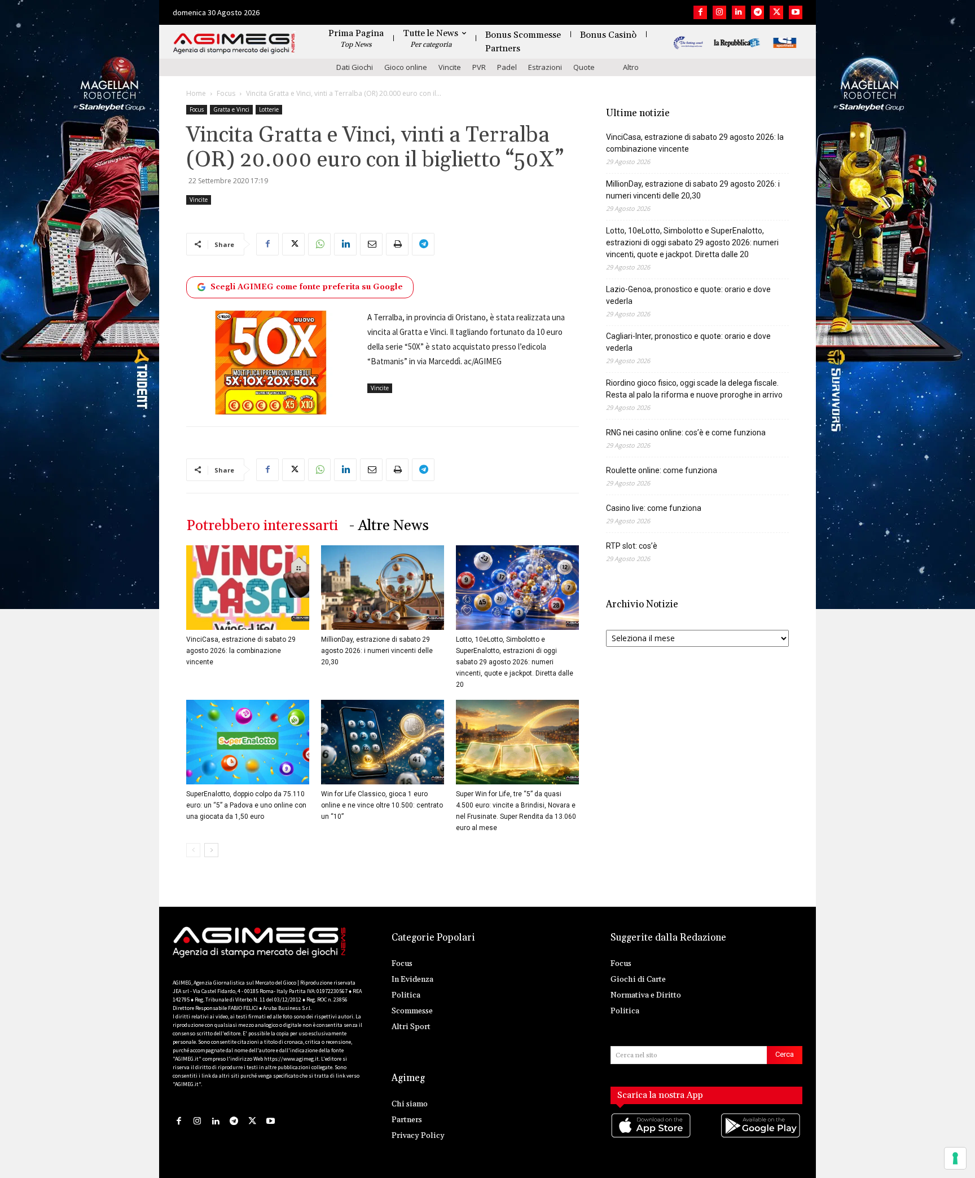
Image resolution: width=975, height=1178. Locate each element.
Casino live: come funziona (653, 508)
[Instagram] (719, 12)
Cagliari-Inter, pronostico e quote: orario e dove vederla (688, 342)
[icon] (652, 1137)
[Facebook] (700, 12)
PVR (479, 67)
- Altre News (389, 526)
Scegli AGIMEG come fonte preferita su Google (306, 287)
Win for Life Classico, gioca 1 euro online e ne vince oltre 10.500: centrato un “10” (382, 805)
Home (196, 93)
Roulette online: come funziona (661, 470)
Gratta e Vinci (231, 109)
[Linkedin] (738, 12)
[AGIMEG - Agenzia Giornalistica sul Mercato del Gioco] (234, 43)
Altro (631, 67)
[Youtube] (795, 12)
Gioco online (405, 67)
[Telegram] (758, 12)
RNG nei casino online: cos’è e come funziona (686, 432)
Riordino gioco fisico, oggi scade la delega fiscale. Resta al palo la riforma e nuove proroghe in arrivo (694, 388)
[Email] (371, 244)
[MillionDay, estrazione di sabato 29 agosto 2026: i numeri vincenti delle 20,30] (382, 587)
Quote (584, 67)
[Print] (397, 244)
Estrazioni (545, 67)
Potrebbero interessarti (262, 526)
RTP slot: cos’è (631, 545)
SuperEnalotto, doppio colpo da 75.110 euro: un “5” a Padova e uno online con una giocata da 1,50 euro (246, 805)
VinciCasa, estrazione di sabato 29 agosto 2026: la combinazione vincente (241, 651)
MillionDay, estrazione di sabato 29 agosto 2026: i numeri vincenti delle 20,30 (377, 651)
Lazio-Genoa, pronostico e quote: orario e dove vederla (688, 295)
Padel (507, 67)
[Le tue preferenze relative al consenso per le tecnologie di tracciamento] (955, 1158)
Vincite (449, 67)
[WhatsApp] (319, 244)
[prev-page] (193, 850)
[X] (776, 12)
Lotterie (269, 109)
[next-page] (211, 850)
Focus (226, 93)
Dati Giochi (354, 67)
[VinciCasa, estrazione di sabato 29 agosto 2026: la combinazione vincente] (247, 587)
